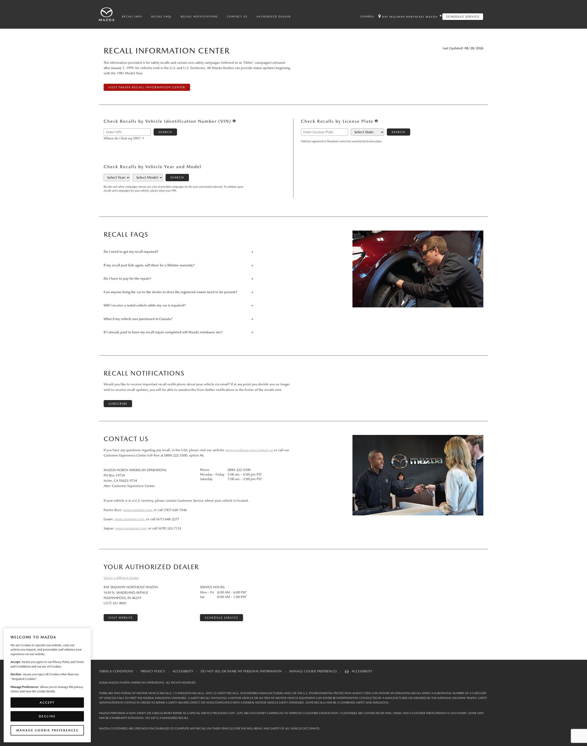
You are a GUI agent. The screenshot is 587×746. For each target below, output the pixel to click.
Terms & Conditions (116, 671)
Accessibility (182, 671)
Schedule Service (462, 16)
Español (367, 16)
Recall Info (132, 16)
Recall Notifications (199, 16)
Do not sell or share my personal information (241, 671)
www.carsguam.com (129, 519)
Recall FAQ (161, 16)
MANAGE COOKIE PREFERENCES (313, 671)
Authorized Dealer (274, 16)
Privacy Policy (153, 671)
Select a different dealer (121, 578)
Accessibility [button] (360, 671)
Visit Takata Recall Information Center (146, 87)
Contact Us (237, 16)
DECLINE (47, 716)
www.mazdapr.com (137, 510)
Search (165, 132)
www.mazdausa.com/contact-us (249, 450)
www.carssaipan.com (130, 528)
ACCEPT (47, 702)
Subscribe (117, 403)
